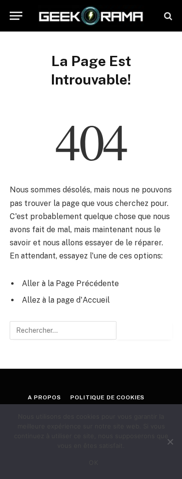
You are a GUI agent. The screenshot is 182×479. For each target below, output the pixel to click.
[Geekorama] (91, 16)
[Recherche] (167, 16)
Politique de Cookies (107, 397)
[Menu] (16, 16)
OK (93, 462)
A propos (44, 397)
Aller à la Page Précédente (70, 283)
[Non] (170, 441)
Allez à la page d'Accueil (66, 300)
